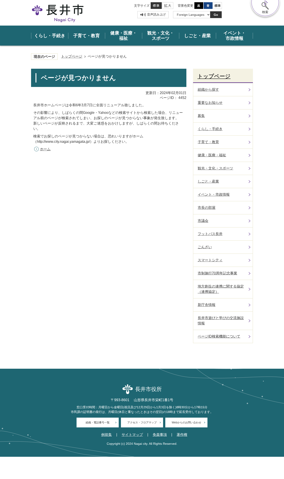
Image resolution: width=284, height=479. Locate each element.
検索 (265, 12)
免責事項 (160, 435)
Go (216, 14)
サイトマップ (132, 435)
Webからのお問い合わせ (186, 422)
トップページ (71, 56)
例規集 (106, 435)
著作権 (182, 435)
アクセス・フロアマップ (142, 422)
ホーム (45, 149)
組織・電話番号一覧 (98, 422)
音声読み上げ (156, 14)
